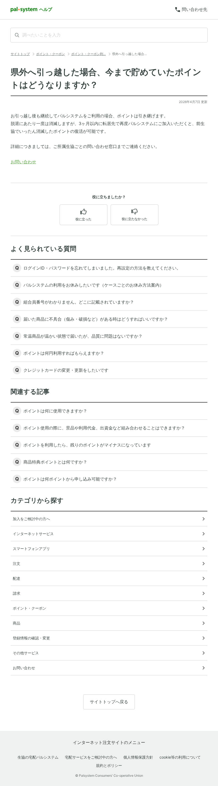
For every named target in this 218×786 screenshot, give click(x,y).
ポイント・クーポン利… (88, 54)
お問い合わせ (23, 161)
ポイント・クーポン (50, 54)
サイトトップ (20, 54)
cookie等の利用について (180, 757)
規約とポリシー (109, 765)
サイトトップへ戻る (109, 701)
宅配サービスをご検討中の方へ (91, 757)
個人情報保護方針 (138, 757)
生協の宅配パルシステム (38, 757)
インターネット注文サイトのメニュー (109, 742)
